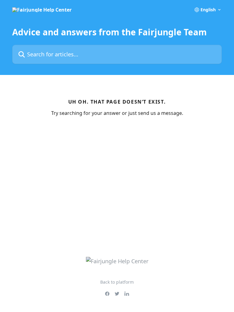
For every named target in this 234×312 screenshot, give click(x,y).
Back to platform (117, 282)
